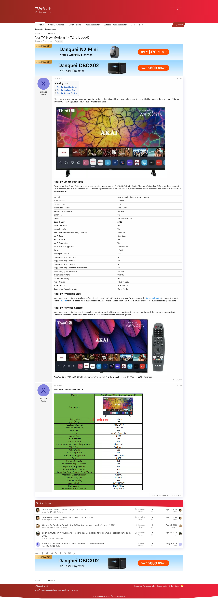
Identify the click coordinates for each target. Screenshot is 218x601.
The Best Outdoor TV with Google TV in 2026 (64, 509)
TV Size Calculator (92, 24)
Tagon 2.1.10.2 (42, 586)
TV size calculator (153, 298)
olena (44, 512)
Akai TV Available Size (66, 90)
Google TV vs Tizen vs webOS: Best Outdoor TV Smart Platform (73, 543)
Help (171, 586)
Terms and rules (149, 586)
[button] (136, 24)
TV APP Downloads (55, 24)
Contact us (138, 586)
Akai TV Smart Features (67, 87)
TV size (64, 300)
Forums (40, 24)
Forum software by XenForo (109, 596)
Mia (43, 538)
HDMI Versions (74, 24)
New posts (39, 29)
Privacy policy (162, 586)
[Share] (177, 78)
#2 (181, 385)
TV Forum (60, 512)
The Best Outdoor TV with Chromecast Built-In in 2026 (69, 517)
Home (177, 586)
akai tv (60, 41)
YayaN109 (45, 527)
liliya (43, 546)
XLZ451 (39, 41)
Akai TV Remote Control (67, 93)
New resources (50, 29)
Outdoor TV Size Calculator (115, 24)
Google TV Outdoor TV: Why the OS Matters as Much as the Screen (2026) (78, 525)
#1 (181, 79)
